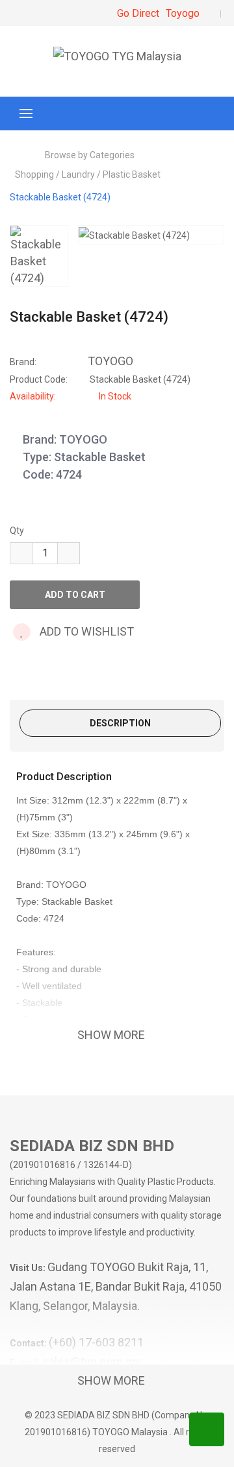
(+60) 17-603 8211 (96, 1342)
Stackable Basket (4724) (60, 197)
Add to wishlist (85, 631)
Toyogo (183, 13)
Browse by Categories (90, 155)
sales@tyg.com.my (92, 1361)
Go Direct (138, 13)
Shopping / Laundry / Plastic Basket (88, 174)
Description (120, 723)
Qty (17, 530)
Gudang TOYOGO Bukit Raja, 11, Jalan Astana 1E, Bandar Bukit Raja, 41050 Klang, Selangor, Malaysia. (116, 1286)
